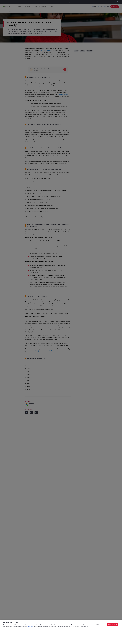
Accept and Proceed (112, 624)
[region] (61, 624)
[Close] (120, 621)
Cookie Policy (30, 626)
